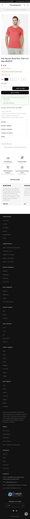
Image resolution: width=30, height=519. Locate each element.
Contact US (6, 464)
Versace (5, 231)
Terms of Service (7, 441)
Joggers (5, 376)
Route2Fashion (16, 516)
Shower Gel (6, 282)
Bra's (4, 311)
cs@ (7, 482)
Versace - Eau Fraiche (8, 262)
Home (5, 9)
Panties (4, 314)
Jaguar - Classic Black (8, 258)
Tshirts (4, 351)
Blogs (4, 461)
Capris (4, 362)
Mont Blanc (6, 227)
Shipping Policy (6, 434)
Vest (4, 334)
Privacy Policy (6, 437)
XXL (23, 79)
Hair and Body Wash (8, 302)
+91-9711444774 (11, 485)
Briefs (4, 327)
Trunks (4, 331)
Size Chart (4, 83)
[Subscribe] (22, 505)
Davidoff (5, 224)
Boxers (4, 358)
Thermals (5, 342)
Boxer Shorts (6, 338)
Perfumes (5, 271)
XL (19, 80)
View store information (8, 103)
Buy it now (15, 92)
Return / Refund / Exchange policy (11, 444)
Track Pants (5, 369)
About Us (5, 454)
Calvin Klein (6, 220)
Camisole (5, 318)
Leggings (5, 365)
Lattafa (4, 238)
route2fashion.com (12, 482)
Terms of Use (6, 430)
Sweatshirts (5, 406)
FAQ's (4, 457)
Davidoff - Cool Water (8, 254)
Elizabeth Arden (7, 234)
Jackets (4, 403)
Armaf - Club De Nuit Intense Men (11, 247)
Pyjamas (5, 372)
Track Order (6, 468)
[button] (24, 5)
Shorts (4, 354)
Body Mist (5, 278)
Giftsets (4, 298)
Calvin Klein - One (7, 251)
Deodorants (6, 274)
